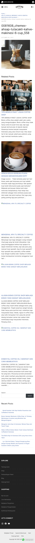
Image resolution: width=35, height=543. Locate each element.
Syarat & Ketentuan (21, 533)
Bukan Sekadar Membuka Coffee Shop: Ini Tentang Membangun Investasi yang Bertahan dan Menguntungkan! (16, 418)
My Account (4, 495)
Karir (29, 533)
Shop (2, 470)
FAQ (22, 536)
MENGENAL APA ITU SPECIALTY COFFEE (17, 234)
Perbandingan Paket (7, 474)
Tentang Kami (5, 467)
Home (3, 13)
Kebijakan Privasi (8, 533)
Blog (2, 478)
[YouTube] (9, 524)
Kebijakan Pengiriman (7, 503)
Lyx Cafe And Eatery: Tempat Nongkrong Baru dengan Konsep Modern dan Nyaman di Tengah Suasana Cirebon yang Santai (15, 443)
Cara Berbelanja (6, 499)
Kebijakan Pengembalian (8, 507)
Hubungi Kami (5, 482)
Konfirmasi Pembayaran (8, 511)
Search (3, 392)
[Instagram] (2, 524)
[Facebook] (6, 524)
